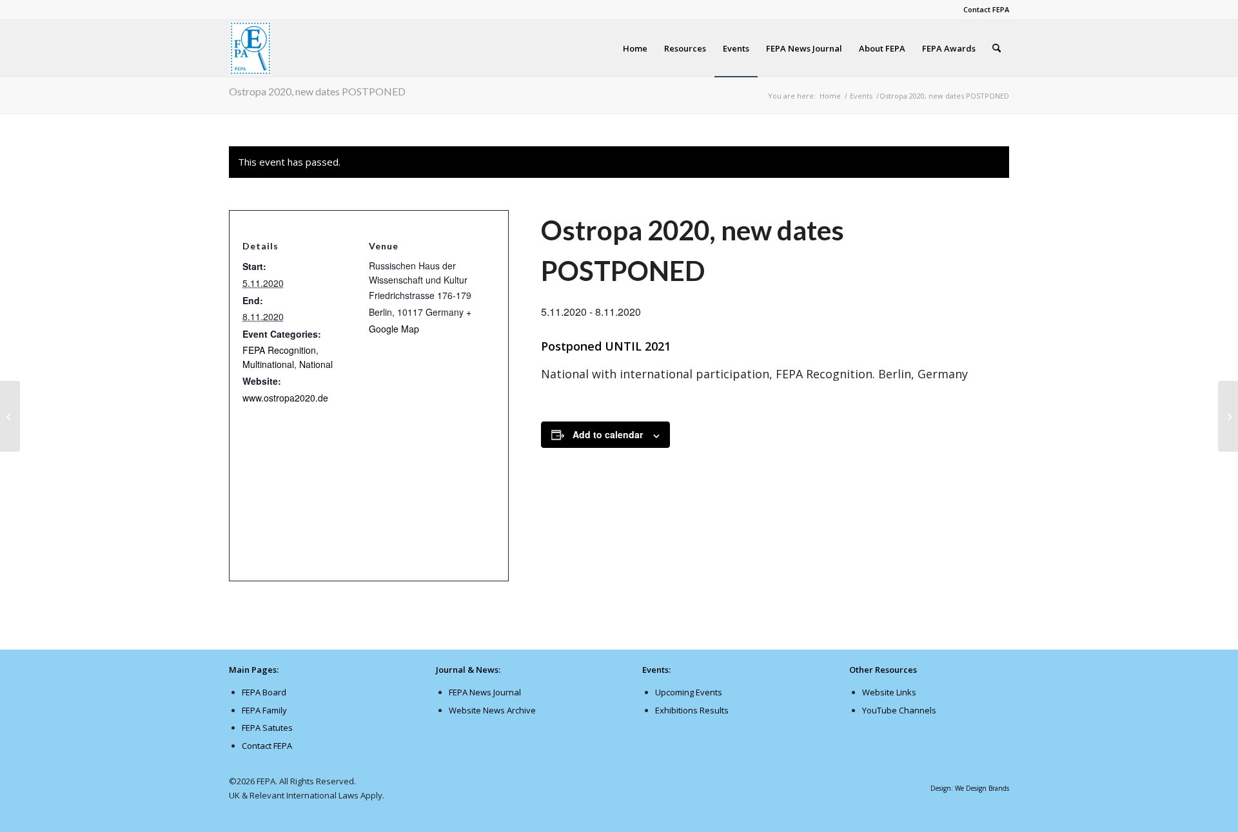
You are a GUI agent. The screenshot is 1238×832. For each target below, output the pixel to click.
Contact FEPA (986, 9)
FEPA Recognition (279, 349)
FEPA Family (264, 710)
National (316, 364)
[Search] (996, 48)
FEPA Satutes (267, 727)
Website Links (889, 692)
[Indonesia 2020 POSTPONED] (10, 416)
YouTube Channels (899, 710)
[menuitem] (983, 9)
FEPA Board (264, 692)
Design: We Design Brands (969, 788)
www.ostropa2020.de (285, 397)
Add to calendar (608, 434)
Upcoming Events (688, 692)
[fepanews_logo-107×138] (251, 48)
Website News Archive (492, 710)
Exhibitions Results (692, 710)
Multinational (268, 364)
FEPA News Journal (485, 692)
